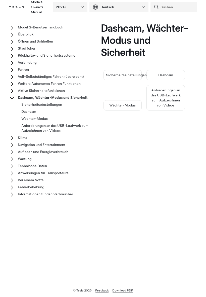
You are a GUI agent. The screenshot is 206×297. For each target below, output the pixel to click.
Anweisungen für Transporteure (43, 173)
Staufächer (26, 48)
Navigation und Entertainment (41, 145)
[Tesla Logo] (16, 7)
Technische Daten (32, 166)
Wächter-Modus (122, 105)
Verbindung (27, 62)
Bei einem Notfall (31, 180)
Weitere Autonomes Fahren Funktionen (49, 84)
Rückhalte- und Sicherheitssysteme (46, 55)
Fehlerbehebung (31, 187)
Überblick (25, 34)
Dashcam (165, 75)
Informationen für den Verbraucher (45, 194)
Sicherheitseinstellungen (126, 75)
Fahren (23, 69)
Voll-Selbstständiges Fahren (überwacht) (51, 77)
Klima (22, 138)
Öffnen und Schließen (35, 41)
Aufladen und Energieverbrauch (43, 152)
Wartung (24, 159)
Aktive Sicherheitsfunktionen (41, 91)
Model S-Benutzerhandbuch (40, 27)
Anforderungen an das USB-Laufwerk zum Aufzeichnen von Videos (54, 128)
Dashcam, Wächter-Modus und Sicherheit (53, 98)
